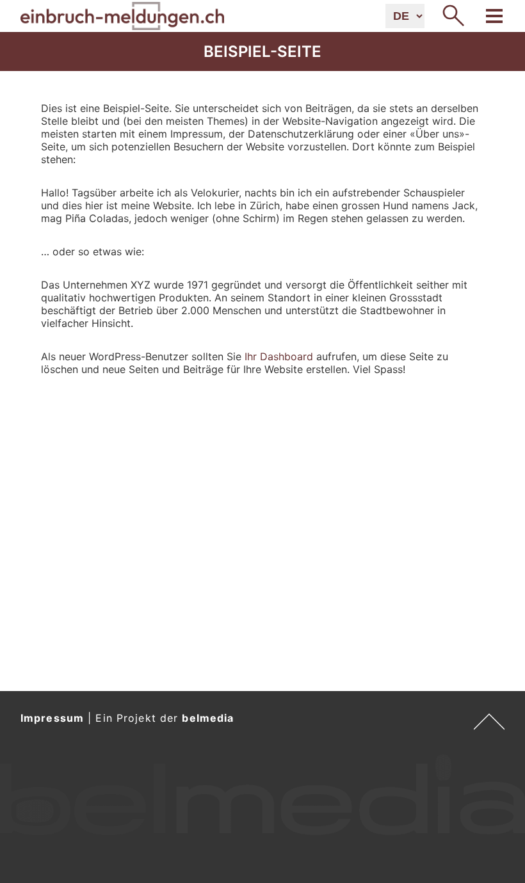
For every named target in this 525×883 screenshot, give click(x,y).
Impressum (52, 718)
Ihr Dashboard (279, 356)
